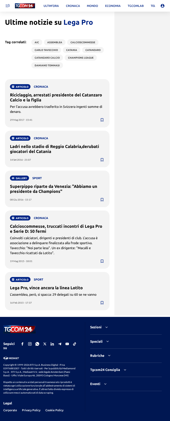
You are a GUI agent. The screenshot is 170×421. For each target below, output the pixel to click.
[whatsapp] (37, 344)
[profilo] (162, 5)
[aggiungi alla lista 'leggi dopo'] (102, 119)
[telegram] (60, 344)
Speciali (96, 341)
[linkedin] (52, 344)
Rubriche (97, 355)
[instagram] (30, 344)
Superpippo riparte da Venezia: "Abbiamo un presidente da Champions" (53, 189)
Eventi (95, 384)
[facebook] (22, 344)
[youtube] (67, 344)
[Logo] (25, 6)
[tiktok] (75, 344)
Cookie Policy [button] (54, 410)
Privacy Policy (31, 410)
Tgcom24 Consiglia (105, 370)
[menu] (7, 5)
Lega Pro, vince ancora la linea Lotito (46, 287)
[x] (45, 344)
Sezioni (96, 327)
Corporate (10, 410)
